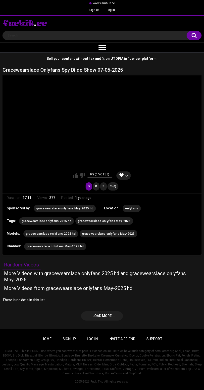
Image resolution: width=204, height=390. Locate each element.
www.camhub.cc (104, 3)
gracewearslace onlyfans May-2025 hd (65, 208)
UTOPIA (116, 59)
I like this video (75, 175)
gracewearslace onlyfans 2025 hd (46, 221)
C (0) (113, 186)
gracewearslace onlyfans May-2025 (104, 221)
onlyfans (131, 208)
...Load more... (102, 316)
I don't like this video (82, 175)
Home (46, 339)
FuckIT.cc (97, 381)
